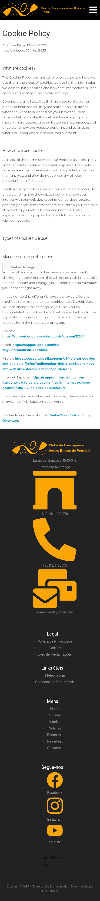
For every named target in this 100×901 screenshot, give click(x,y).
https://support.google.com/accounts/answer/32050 (43, 336)
